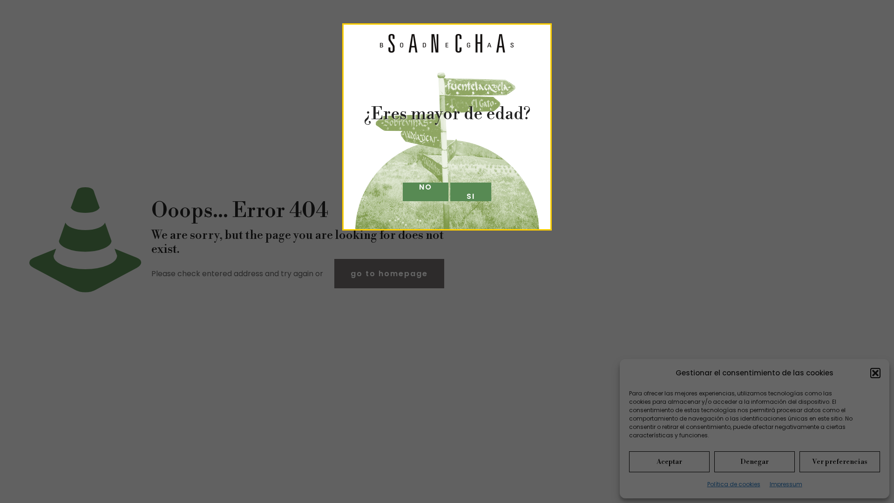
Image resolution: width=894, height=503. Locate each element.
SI (471, 196)
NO (425, 187)
